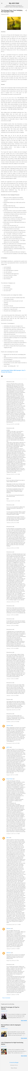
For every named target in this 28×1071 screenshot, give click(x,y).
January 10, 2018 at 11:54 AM (13, 948)
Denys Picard (9, 778)
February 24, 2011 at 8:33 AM (13, 424)
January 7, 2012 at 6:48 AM (12, 614)
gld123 (8, 747)
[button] (26, 11)
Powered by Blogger (14, 1062)
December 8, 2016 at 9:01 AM (13, 743)
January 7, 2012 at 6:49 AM (12, 695)
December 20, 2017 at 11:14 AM (14, 924)
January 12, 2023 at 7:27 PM (13, 994)
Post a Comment (6, 997)
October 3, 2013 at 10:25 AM (13, 721)
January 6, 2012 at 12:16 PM (13, 548)
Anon (8, 837)
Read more (24, 1020)
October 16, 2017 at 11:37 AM (13, 833)
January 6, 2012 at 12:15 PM (13, 522)
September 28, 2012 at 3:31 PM (13, 709)
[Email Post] (2, 376)
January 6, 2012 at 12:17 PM (13, 601)
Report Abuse (14, 1068)
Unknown (9, 725)
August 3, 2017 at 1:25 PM (12, 774)
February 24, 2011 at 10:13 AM (13, 474)
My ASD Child (14, 3)
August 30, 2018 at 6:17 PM (13, 960)
